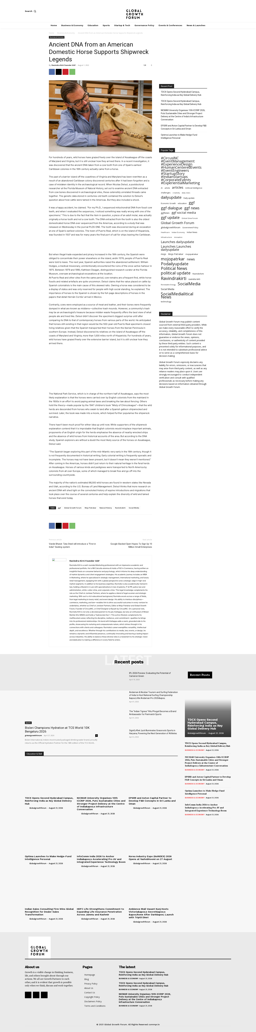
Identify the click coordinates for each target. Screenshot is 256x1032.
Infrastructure (166, 237)
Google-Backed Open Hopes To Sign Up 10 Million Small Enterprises (131, 545)
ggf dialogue (171, 208)
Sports (28, 723)
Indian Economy (178, 232)
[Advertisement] (100, 245)
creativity (176, 193)
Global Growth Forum (72, 508)
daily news (186, 193)
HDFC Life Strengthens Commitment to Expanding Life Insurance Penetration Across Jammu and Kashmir (100, 912)
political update (176, 272)
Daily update (189, 198)
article (167, 188)
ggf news (191, 208)
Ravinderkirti (198, 273)
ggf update (170, 217)
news (191, 259)
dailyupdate (171, 197)
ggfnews (165, 212)
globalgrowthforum (170, 227)
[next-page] (191, 822)
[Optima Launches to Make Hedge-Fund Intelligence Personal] (49, 835)
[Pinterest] (65, 72)
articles (177, 187)
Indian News (192, 232)
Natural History (106, 508)
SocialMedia (189, 283)
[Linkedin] (82, 643)
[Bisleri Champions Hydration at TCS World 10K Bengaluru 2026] (61, 698)
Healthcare (165, 232)
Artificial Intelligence (193, 188)
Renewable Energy (168, 284)
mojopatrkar (173, 258)
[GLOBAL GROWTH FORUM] (128, 11)
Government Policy (190, 227)
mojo (163, 254)
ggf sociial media (184, 212)
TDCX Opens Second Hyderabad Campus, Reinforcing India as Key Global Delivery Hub (181, 93)
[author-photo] (27, 808)
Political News (174, 268)
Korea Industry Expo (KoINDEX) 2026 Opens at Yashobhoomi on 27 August (150, 858)
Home (51, 33)
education (182, 203)
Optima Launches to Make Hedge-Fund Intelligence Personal (179, 136)
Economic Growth (168, 203)
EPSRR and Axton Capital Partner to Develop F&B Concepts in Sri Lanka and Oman (184, 127)
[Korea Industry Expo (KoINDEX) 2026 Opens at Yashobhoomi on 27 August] (153, 835)
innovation (178, 237)
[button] (31, 11)
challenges (166, 192)
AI (162, 188)
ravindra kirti (194, 279)
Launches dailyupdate (177, 241)
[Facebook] (210, 11)
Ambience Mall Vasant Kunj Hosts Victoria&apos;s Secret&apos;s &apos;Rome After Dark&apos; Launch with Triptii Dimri (151, 913)
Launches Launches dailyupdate (176, 248)
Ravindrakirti (120, 508)
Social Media (134, 508)
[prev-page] (187, 822)
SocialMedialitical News (177, 295)
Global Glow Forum (190, 218)
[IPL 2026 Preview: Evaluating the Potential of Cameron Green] (116, 679)
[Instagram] (219, 11)
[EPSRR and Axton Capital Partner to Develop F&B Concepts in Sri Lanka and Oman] (153, 777)
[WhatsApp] (72, 72)
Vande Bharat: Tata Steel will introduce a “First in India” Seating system (72, 545)
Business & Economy (66, 33)
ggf (59, 508)
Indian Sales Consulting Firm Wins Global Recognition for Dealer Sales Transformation (49, 912)
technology (166, 301)
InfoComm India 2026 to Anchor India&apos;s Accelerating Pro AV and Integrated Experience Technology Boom (101, 859)
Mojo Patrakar (90, 508)
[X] (229, 11)
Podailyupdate (174, 263)
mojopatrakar (191, 254)
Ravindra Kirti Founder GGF (64, 65)
